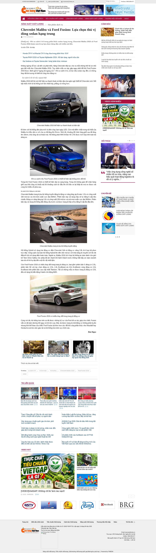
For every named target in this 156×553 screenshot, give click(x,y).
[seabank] (107, 505)
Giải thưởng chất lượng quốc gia (78, 551)
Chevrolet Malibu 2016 (67, 370)
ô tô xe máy (43, 370)
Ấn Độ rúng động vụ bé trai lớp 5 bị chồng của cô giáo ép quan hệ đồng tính (82, 355)
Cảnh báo (106, 24)
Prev (129, 496)
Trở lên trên (129, 522)
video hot (26, 450)
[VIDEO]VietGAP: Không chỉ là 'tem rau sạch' (43, 491)
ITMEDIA (110, 551)
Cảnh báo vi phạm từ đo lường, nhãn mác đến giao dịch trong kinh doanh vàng (59, 7)
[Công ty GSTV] (29, 505)
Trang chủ (25, 522)
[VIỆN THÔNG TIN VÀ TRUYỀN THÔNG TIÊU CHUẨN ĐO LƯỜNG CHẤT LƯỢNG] (87, 505)
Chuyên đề (106, 193)
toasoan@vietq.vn (68, 1)
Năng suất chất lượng (49, 551)
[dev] (49, 505)
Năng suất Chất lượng (94, 18)
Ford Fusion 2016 (83, 370)
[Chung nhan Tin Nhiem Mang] (78, 536)
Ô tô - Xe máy (30, 47)
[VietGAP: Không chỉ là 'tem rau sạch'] (48, 471)
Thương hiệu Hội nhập (113, 18)
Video (126, 18)
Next (133, 496)
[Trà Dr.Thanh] (68, 505)
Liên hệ (41, 1)
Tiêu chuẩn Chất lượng (55, 18)
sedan (25, 374)
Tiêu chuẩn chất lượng (62, 551)
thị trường (53, 370)
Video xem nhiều (113, 101)
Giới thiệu (126, 540)
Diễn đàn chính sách (35, 18)
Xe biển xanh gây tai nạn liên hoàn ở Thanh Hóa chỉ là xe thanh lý (32, 355)
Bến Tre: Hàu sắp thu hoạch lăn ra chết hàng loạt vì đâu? (58, 355)
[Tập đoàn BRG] (126, 505)
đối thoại (106, 141)
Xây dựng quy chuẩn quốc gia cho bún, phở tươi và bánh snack (58, 12)
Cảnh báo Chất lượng (74, 18)
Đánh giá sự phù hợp (93, 551)
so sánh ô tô (32, 370)
